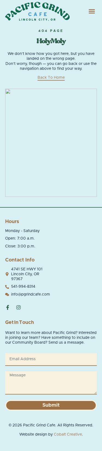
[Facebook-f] (7, 307)
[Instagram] (18, 307)
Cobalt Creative (68, 434)
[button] (92, 11)
